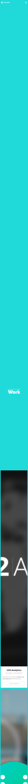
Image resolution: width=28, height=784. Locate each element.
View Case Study (14, 683)
